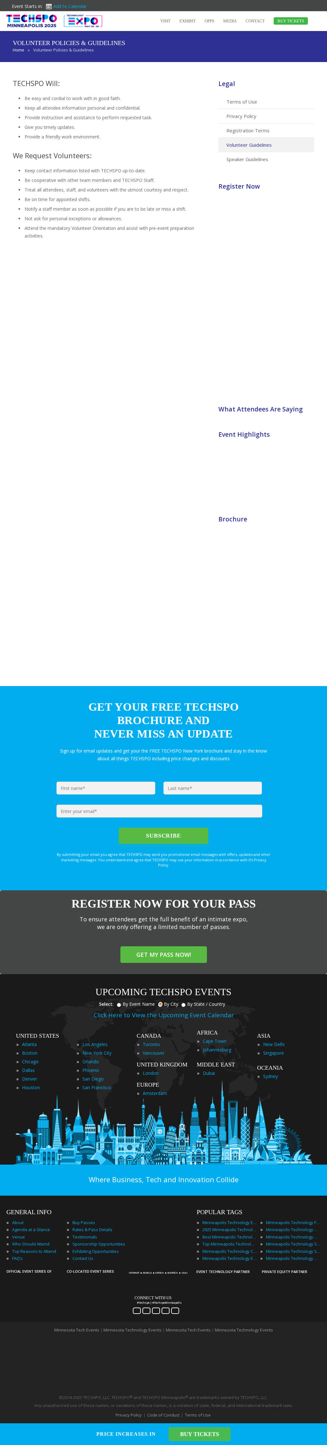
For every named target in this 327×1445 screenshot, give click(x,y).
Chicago (30, 1061)
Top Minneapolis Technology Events (229, 1244)
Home (18, 50)
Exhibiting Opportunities (95, 1251)
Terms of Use (241, 101)
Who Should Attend (30, 1244)
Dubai (209, 1073)
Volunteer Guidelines (249, 145)
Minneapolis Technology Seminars (293, 1244)
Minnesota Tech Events (76, 1330)
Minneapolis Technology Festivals (293, 1222)
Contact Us (82, 1258)
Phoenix (90, 1070)
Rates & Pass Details (92, 1229)
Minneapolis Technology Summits (293, 1251)
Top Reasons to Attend (34, 1251)
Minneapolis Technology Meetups (293, 1237)
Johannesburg (217, 1050)
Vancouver (153, 1053)
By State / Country (206, 1004)
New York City (96, 1053)
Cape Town (214, 1041)
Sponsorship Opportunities (98, 1244)
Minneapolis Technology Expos (229, 1258)
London (151, 1073)
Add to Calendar (70, 6)
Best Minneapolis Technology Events (229, 1237)
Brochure (232, 519)
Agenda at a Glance (31, 1229)
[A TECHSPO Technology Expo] (159, 1265)
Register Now (239, 186)
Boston (29, 1053)
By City (171, 1004)
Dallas (28, 1070)
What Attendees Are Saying (260, 409)
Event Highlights (244, 434)
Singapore (273, 1053)
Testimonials (84, 1237)
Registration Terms (248, 130)
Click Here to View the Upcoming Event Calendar (164, 1015)
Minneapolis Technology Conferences (229, 1251)
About (18, 1222)
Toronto (151, 1044)
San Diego (93, 1079)
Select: (106, 1004)
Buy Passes (83, 1222)
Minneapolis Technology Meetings (293, 1229)
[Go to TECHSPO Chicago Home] (54, 21)
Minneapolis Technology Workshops (293, 1258)
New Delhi (274, 1044)
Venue (18, 1237)
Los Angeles (95, 1044)
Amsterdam (155, 1093)
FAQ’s (17, 1258)
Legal (226, 83)
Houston (31, 1087)
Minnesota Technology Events (132, 1330)
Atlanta (29, 1044)
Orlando (90, 1061)
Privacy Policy (241, 116)
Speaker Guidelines (247, 159)
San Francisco (96, 1087)
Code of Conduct (163, 1415)
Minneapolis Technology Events (229, 1222)
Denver (29, 1079)
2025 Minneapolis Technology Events (229, 1229)
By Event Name (139, 1004)
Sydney (270, 1076)
